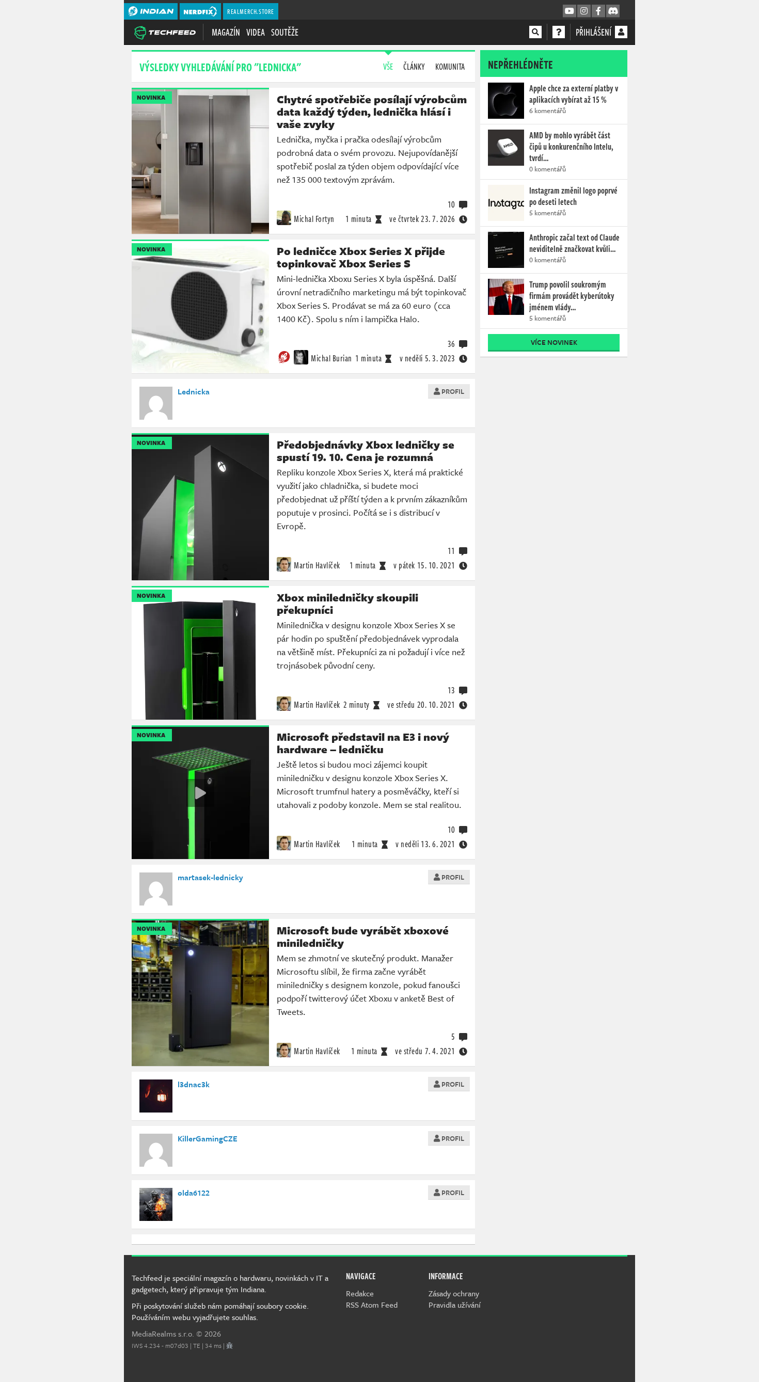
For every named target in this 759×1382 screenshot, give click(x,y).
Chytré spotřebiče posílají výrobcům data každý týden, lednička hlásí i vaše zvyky (372, 111)
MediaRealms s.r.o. (163, 1333)
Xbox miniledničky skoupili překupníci (347, 603)
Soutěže (284, 32)
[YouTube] (569, 11)
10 (451, 204)
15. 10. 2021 (424, 565)
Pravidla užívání (455, 1304)
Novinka (151, 97)
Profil (452, 391)
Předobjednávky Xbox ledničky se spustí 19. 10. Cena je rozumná (365, 450)
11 (451, 551)
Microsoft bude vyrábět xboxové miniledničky (363, 936)
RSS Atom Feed (372, 1304)
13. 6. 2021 (425, 844)
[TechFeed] (165, 31)
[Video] (200, 793)
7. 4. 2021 (425, 1051)
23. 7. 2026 (422, 219)
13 (451, 690)
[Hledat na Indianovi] (535, 32)
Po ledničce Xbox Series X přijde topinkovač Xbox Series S (361, 257)
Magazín (226, 32)
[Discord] (613, 11)
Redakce (360, 1293)
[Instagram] (584, 11)
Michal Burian (331, 358)
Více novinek (554, 342)
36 (451, 344)
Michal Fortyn (314, 219)
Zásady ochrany (454, 1293)
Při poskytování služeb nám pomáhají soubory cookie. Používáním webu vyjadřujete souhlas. (220, 1311)
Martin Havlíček (317, 565)
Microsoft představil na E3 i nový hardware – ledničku (363, 742)
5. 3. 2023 (427, 358)
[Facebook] (598, 11)
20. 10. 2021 (421, 704)
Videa (255, 32)
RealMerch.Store (250, 11)
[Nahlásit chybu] (229, 1345)
